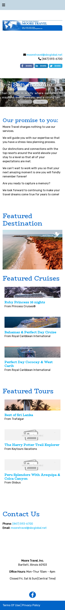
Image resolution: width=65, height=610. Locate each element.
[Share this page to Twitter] (55, 66)
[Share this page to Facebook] (27, 66)
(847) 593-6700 (22, 523)
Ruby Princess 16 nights (25, 302)
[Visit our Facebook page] (32, 594)
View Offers (40, 102)
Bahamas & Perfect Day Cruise (30, 332)
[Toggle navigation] (3, 6)
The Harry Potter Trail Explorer (32, 444)
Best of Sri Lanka (19, 415)
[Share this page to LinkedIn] (41, 66)
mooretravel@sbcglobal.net (44, 54)
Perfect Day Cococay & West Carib (29, 364)
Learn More (25, 102)
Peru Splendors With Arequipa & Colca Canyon (32, 476)
